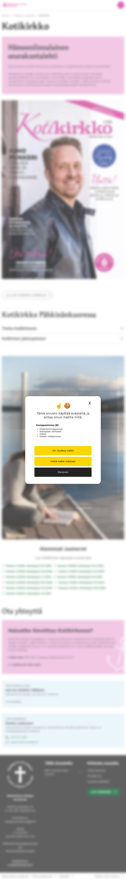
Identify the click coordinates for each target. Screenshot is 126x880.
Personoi (63, 472)
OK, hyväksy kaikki (63, 450)
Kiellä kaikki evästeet (63, 461)
